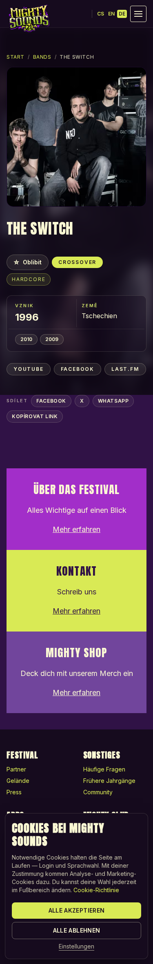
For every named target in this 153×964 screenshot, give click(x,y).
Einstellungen (76, 946)
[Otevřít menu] (138, 14)
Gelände (18, 780)
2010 (26, 339)
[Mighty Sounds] (29, 18)
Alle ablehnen (76, 930)
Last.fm (125, 369)
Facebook (77, 369)
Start (15, 57)
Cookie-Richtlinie (96, 889)
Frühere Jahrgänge (109, 780)
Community (98, 792)
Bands (42, 57)
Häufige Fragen (104, 769)
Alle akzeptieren (77, 910)
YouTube (28, 369)
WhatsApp (113, 401)
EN (111, 14)
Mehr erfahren (76, 529)
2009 (51, 339)
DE (122, 14)
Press (14, 792)
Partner (16, 769)
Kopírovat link (35, 416)
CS (100, 14)
